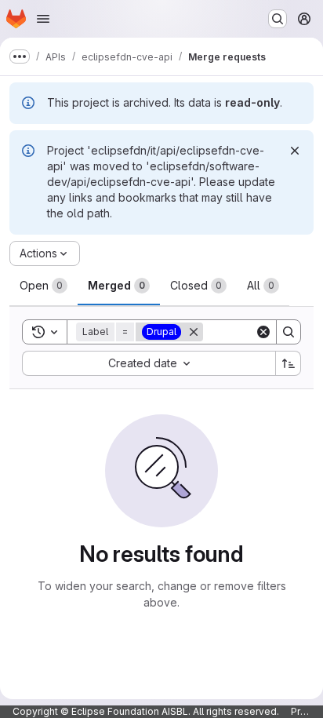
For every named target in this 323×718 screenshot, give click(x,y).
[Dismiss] (294, 150)
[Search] (288, 331)
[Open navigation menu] (43, 18)
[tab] (43, 285)
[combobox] (148, 363)
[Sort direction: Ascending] (288, 363)
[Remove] (193, 332)
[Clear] (263, 332)
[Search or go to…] (277, 18)
